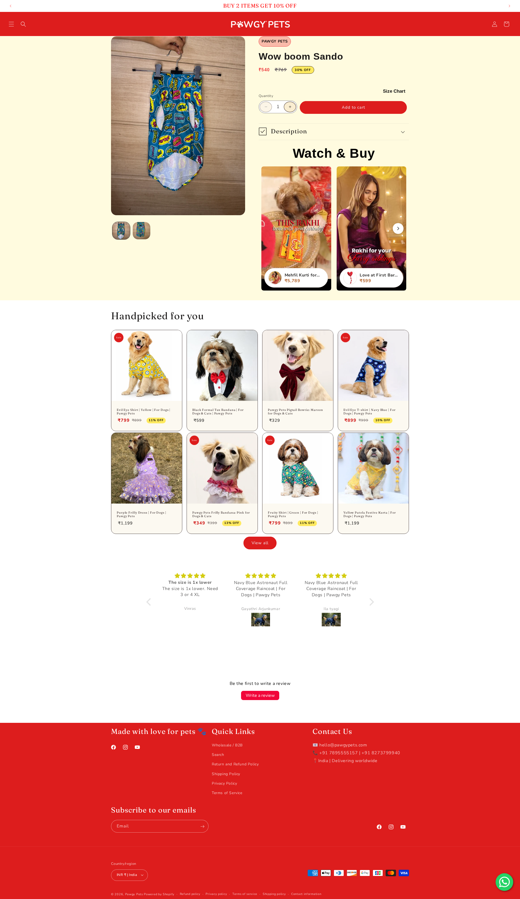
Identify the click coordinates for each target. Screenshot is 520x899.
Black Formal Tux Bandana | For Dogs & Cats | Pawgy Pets (218, 411)
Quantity (266, 96)
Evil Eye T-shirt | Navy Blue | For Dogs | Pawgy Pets (369, 411)
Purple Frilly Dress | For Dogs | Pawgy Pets (141, 514)
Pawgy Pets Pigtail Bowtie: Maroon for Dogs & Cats (295, 411)
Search (218, 754)
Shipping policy (274, 894)
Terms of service (244, 894)
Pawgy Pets (134, 894)
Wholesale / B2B (227, 745)
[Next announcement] (509, 6)
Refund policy (190, 894)
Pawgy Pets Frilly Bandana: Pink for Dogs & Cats (221, 514)
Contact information (306, 894)
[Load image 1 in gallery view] (121, 231)
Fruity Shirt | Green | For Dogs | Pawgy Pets (293, 514)
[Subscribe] (202, 826)
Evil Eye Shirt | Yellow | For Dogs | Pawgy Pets (143, 411)
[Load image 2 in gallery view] (141, 231)
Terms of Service (227, 792)
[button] (11, 24)
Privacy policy (216, 894)
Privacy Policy (224, 783)
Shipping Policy (226, 773)
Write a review (260, 695)
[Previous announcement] (11, 6)
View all (260, 543)
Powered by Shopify (159, 894)
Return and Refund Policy (235, 764)
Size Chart (394, 91)
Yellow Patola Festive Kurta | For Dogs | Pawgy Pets (369, 514)
